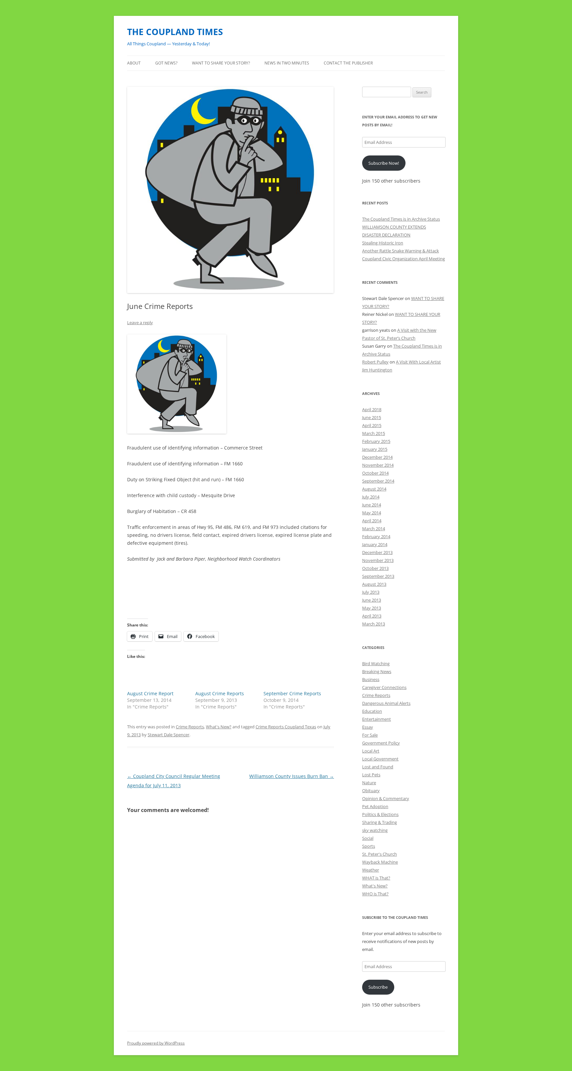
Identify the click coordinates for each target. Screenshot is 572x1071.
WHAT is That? (376, 878)
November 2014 (378, 465)
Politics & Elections (380, 814)
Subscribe (378, 987)
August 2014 (374, 489)
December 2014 (377, 457)
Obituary (371, 790)
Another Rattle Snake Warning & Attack (400, 251)
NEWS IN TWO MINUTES (286, 63)
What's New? (218, 727)
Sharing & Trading (379, 822)
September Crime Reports (292, 693)
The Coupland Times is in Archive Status (401, 219)
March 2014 (373, 529)
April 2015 (371, 425)
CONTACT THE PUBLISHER (348, 63)
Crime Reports (190, 727)
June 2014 (371, 505)
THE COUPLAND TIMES (175, 32)
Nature (369, 783)
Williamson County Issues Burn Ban (291, 776)
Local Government (380, 759)
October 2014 (375, 473)
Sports (368, 846)
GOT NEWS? (166, 63)
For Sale (370, 735)
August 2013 (374, 584)
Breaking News (376, 671)
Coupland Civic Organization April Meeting (403, 259)
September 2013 (378, 576)
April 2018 (371, 409)
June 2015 (371, 417)
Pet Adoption (375, 806)
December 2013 (377, 552)
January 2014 (374, 544)
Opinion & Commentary (385, 798)
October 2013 (375, 568)
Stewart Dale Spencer (168, 735)
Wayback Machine (380, 862)
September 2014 (378, 481)
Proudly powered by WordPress (156, 1043)
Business (370, 679)
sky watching (375, 830)
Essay (367, 727)
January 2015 (374, 449)
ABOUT (134, 63)
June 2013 (371, 600)
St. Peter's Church (379, 854)
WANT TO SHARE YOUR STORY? (221, 63)
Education (372, 711)
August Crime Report (150, 693)
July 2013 (370, 592)
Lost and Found (377, 767)
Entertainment (376, 719)
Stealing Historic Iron (382, 243)
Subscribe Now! (383, 163)
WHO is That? (375, 894)
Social (367, 838)
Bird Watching (376, 663)
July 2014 (370, 497)
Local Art (370, 751)
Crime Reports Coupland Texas (286, 727)
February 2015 (376, 441)
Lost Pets (371, 775)
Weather (370, 870)
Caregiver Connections (384, 687)
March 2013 (373, 624)
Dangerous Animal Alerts (386, 703)
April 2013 (371, 616)
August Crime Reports (219, 693)
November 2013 (378, 560)
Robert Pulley (375, 362)
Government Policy (381, 743)
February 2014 (376, 536)
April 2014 (371, 521)
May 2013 (371, 608)
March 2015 (373, 433)
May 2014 (371, 513)
